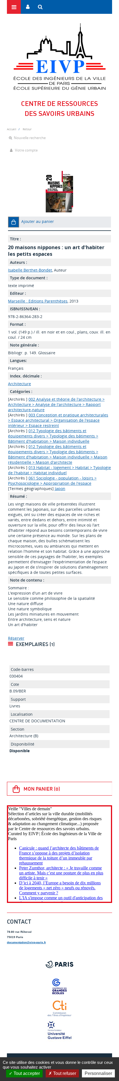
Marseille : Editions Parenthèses (38, 301)
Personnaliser (98, 1073)
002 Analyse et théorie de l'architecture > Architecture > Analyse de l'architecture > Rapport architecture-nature (56, 404)
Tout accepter (26, 1073)
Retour (27, 129)
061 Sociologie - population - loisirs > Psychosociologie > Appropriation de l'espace (52, 480)
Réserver (16, 638)
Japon (60, 488)
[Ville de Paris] (59, 964)
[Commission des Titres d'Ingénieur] (59, 1008)
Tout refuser (64, 1073)
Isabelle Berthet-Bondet (30, 270)
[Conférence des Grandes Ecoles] (59, 986)
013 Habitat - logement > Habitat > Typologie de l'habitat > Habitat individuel (59, 470)
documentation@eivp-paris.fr (26, 942)
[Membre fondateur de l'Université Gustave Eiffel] (59, 1031)
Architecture (19, 383)
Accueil (11, 129)
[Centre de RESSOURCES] (59, 56)
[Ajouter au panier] (13, 222)
